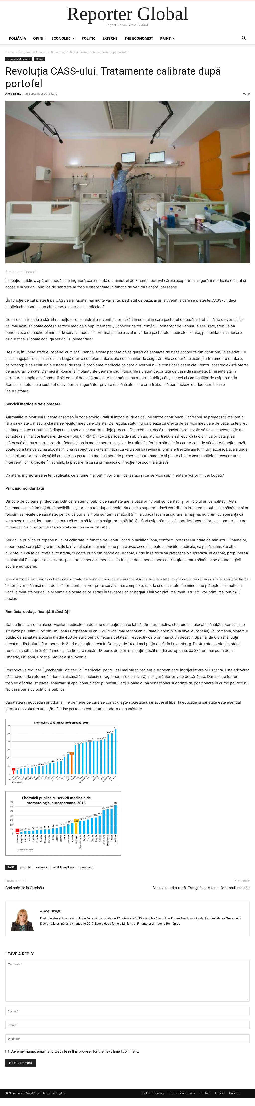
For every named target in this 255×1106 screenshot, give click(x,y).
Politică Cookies (153, 1093)
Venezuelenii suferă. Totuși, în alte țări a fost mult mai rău (201, 888)
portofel (25, 867)
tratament (86, 867)
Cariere (234, 1093)
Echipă (219, 1093)
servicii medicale (63, 867)
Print (165, 38)
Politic (88, 38)
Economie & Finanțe (32, 52)
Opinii (39, 38)
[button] (244, 38)
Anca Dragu (13, 93)
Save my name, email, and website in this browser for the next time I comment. (75, 1051)
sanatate (41, 867)
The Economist (139, 38)
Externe (110, 38)
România (17, 38)
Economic (61, 38)
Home (9, 52)
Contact (205, 1093)
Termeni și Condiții (182, 1093)
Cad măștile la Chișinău (24, 888)
